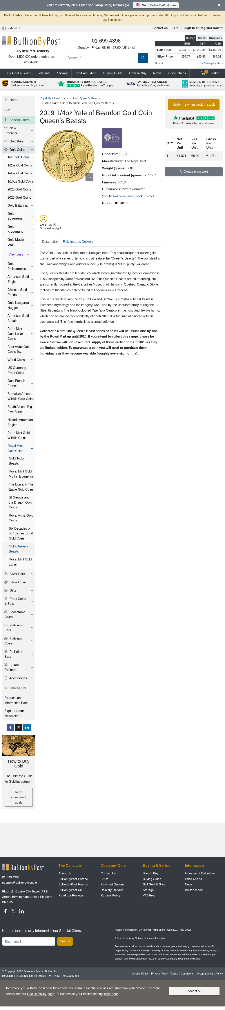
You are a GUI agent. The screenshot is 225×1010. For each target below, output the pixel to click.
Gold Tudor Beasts (16, 460)
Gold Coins (17, 149)
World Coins (16, 360)
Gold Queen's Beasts (86, 98)
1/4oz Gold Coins (19, 173)
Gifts (12, 590)
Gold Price (164, 50)
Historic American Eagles (20, 422)
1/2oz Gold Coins (19, 165)
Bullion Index (194, 890)
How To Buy (137, 73)
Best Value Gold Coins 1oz (18, 349)
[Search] (143, 58)
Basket (213, 72)
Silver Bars (17, 574)
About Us (64, 873)
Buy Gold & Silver (18, 73)
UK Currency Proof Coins (16, 370)
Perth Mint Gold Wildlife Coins (18, 435)
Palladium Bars (13, 654)
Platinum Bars (13, 627)
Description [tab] (50, 241)
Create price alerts (213, 63)
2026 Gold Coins (19, 189)
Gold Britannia (17, 205)
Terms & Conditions (182, 973)
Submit (65, 941)
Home (13, 100)
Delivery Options (112, 890)
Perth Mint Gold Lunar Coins (15, 333)
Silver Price (165, 56)
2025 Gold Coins (19, 197)
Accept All (194, 991)
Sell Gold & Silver (155, 884)
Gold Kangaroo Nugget (18, 305)
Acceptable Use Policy (209, 973)
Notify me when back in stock (134, 196)
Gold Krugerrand (15, 229)
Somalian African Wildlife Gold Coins (20, 396)
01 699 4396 (11, 877)
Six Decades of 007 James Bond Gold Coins (21, 533)
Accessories (18, 678)
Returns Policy (110, 895)
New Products (10, 130)
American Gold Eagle (18, 279)
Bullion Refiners (11, 667)
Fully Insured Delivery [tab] (78, 241)
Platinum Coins (13, 641)
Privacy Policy (159, 973)
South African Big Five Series (19, 409)
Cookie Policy (140, 973)
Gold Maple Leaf (15, 242)
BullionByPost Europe (73, 879)
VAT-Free (149, 895)
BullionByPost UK (70, 890)
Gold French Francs (16, 383)
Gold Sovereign (14, 216)
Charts (177, 73)
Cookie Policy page (40, 994)
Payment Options (112, 884)
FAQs (174, 28)
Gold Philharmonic (16, 266)
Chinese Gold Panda (17, 292)
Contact (160, 28)
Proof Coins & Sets (15, 601)
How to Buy (150, 873)
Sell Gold (44, 73)
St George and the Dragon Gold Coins (20, 502)
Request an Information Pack (16, 700)
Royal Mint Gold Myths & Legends (21, 473)
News (157, 73)
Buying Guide (112, 73)
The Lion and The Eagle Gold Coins (21, 486)
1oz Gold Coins (18, 157)
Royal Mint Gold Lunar (20, 561)
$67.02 (216, 56)
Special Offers (19, 120)
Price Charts (193, 879)
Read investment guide (18, 797)
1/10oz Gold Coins (20, 181)
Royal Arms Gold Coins (21, 517)
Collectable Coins (14, 614)
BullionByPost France (73, 884)
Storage (62, 73)
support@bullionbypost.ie (19, 882)
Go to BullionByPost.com (159, 5)
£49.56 (201, 56)
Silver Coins (18, 582)
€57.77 (185, 56)
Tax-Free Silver (85, 73)
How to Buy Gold (18, 764)
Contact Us (108, 873)
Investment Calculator (200, 873)
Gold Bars (16, 141)
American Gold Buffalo (18, 318)
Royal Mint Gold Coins (54, 98)
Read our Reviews (71, 895)
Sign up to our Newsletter (14, 713)
